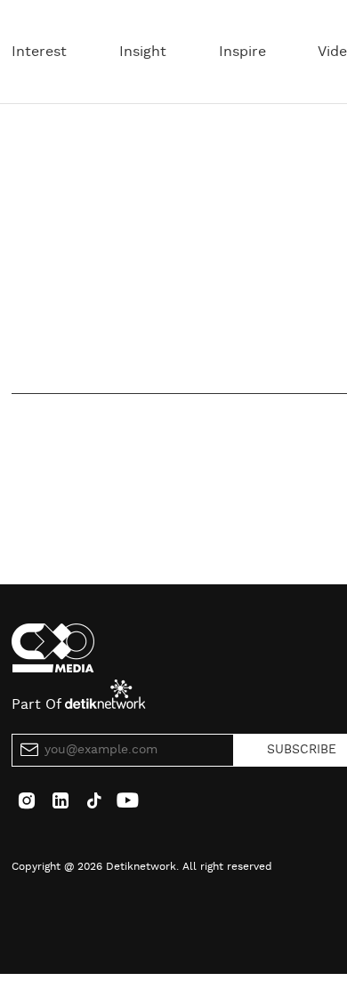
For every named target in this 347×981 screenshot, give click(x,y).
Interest (39, 51)
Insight (142, 51)
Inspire (242, 51)
